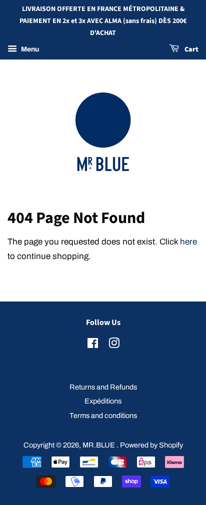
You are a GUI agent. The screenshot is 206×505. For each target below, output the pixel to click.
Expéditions (103, 401)
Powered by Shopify (151, 445)
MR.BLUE (99, 445)
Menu (29, 50)
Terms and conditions (103, 416)
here (188, 241)
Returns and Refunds (103, 387)
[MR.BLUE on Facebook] (92, 345)
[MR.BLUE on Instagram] (114, 345)
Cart (190, 50)
